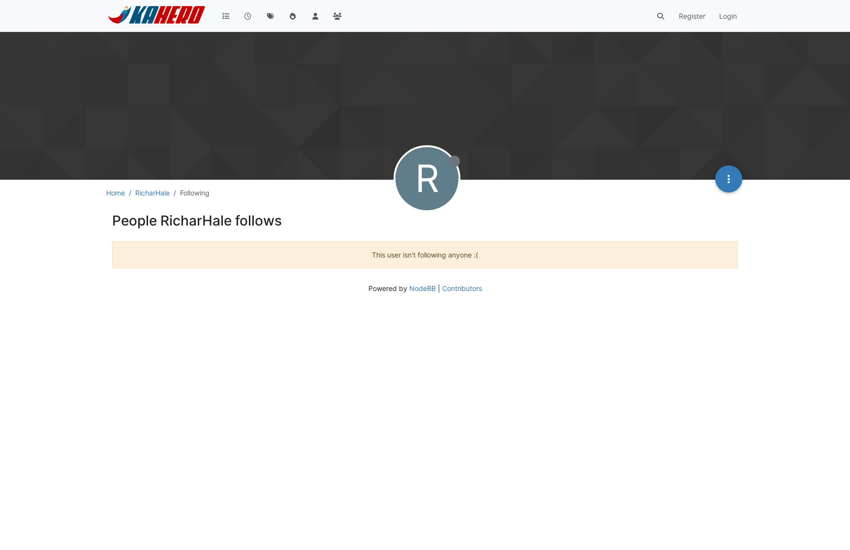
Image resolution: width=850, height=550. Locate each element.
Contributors (462, 288)
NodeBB (422, 288)
